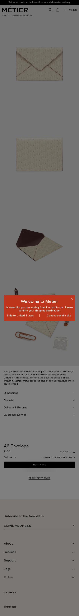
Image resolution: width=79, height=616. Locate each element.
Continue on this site (59, 315)
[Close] (71, 299)
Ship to (20, 315)
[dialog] (39, 308)
